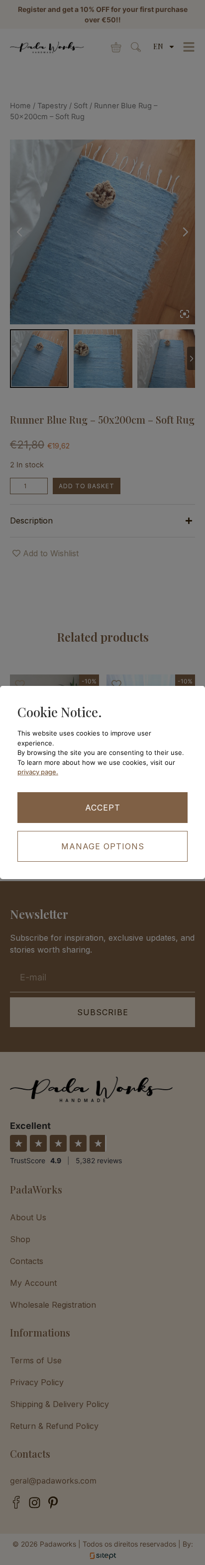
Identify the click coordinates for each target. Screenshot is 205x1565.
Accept (102, 808)
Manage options (102, 846)
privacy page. (37, 772)
